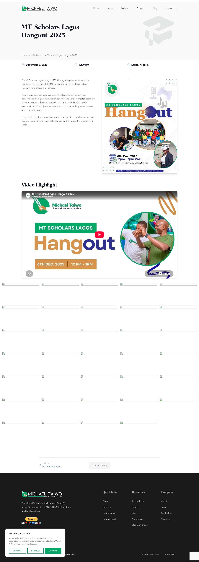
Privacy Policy (171, 554)
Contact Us (171, 8)
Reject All (35, 550)
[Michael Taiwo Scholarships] (42, 494)
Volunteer (165, 519)
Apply (123, 8)
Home (96, 8)
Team (163, 507)
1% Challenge (138, 501)
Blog (155, 8)
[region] (35, 543)
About (110, 8)
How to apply (109, 513)
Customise (17, 550)
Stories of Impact (140, 525)
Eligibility (107, 507)
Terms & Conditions (150, 554)
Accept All (52, 550)
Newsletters (137, 519)
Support (136, 507)
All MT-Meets (101, 465)
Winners (140, 8)
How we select (109, 519)
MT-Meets (36, 55)
